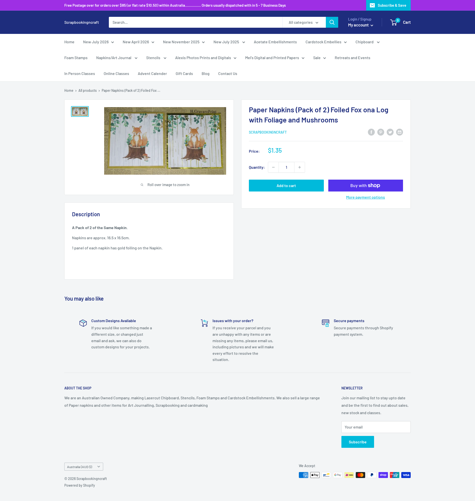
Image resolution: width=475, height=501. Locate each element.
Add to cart (286, 185)
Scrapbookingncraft (268, 132)
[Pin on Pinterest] (380, 132)
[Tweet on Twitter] (390, 132)
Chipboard (365, 41)
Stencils (153, 57)
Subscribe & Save (392, 5)
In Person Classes (79, 73)
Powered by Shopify (79, 485)
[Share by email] (399, 132)
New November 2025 (181, 41)
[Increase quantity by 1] (299, 167)
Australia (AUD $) (79, 467)
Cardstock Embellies (323, 41)
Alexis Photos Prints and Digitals (203, 57)
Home (69, 41)
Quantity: (257, 167)
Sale (317, 57)
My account (358, 24)
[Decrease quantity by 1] (273, 167)
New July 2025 (227, 41)
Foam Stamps (76, 57)
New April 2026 (136, 41)
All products (87, 90)
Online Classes (116, 73)
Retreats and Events (352, 57)
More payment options (365, 197)
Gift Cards (184, 73)
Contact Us (227, 73)
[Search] (332, 22)
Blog (206, 73)
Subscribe (358, 441)
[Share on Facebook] (371, 132)
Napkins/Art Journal (114, 57)
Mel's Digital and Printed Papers (272, 57)
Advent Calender (152, 73)
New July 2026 (96, 41)
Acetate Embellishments (275, 41)
